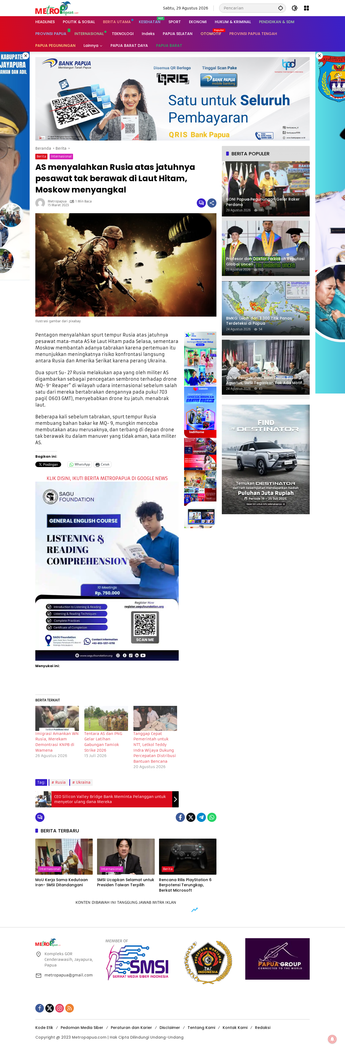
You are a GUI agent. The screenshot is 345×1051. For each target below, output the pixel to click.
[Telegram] (201, 817)
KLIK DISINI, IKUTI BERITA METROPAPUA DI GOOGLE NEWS (107, 478)
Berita (41, 156)
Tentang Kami (201, 1027)
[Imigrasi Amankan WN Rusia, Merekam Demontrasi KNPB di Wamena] (57, 718)
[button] (280, 7)
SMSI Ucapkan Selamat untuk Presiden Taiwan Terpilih (125, 882)
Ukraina (83, 782)
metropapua (57, 201)
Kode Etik (44, 1027)
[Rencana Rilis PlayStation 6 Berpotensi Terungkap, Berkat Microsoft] (187, 857)
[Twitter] (190, 817)
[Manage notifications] (332, 1039)
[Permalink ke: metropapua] (41, 203)
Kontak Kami (235, 1027)
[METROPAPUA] (56, 7)
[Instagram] (59, 1008)
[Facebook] (180, 817)
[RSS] (69, 1008)
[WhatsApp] (211, 817)
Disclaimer (170, 1027)
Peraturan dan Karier (131, 1027)
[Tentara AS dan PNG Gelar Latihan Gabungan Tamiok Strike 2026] (106, 718)
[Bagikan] (211, 203)
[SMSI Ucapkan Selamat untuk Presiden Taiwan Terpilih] (125, 857)
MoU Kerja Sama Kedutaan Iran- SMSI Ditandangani (61, 882)
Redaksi (262, 1027)
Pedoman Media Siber (82, 1027)
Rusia (60, 782)
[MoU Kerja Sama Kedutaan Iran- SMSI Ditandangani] (64, 857)
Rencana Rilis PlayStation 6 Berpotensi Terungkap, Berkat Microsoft (185, 885)
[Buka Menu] (306, 8)
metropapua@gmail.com (68, 975)
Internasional (61, 156)
